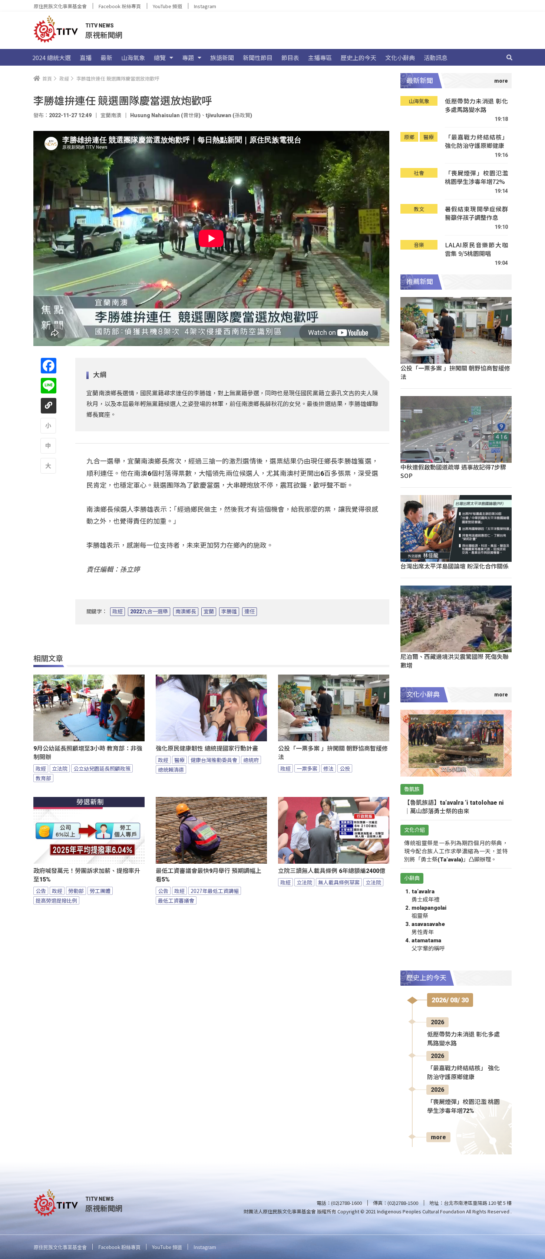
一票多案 (307, 768)
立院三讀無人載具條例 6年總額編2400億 (331, 870)
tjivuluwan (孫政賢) (229, 115)
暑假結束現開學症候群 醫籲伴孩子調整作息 (476, 213)
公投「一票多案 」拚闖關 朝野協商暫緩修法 (333, 753)
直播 (86, 57)
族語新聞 (222, 57)
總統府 (251, 760)
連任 (249, 611)
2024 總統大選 (51, 57)
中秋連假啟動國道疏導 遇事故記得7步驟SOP (453, 471)
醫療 (179, 760)
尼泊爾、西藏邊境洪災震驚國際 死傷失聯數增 (454, 660)
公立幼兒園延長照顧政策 (102, 768)
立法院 (59, 768)
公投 (345, 768)
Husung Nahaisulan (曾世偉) (165, 115)
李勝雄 (229, 611)
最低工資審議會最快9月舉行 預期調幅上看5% (208, 875)
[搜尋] (509, 57)
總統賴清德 (171, 769)
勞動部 (76, 890)
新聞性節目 (257, 57)
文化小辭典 (400, 57)
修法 (328, 768)
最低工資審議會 (176, 900)
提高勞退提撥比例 (56, 900)
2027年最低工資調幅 (215, 890)
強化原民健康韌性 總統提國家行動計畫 (207, 748)
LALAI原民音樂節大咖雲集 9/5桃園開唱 (476, 249)
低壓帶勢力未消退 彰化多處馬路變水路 (476, 105)
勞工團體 (100, 890)
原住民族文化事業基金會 (60, 6)
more (438, 1137)
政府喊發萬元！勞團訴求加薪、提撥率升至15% (86, 875)
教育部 (43, 778)
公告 (41, 890)
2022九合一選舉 (149, 611)
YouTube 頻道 (167, 6)
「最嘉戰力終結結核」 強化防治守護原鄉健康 (476, 141)
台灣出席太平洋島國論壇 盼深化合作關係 (454, 565)
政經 (117, 611)
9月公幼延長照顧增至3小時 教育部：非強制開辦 (87, 753)
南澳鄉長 (185, 611)
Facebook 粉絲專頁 (120, 6)
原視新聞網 (103, 34)
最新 (106, 57)
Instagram (205, 6)
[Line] (48, 385)
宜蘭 (209, 611)
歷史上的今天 (358, 57)
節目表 (290, 57)
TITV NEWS (99, 26)
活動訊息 (435, 57)
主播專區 (320, 57)
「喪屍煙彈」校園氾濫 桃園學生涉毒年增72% (476, 177)
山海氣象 (133, 57)
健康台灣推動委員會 (214, 760)
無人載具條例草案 (339, 882)
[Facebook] (48, 365)
